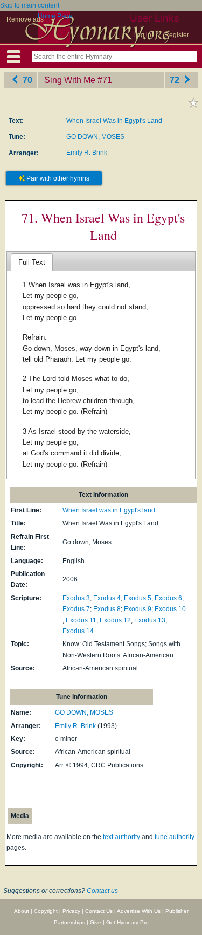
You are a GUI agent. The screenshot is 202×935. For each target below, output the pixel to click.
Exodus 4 (107, 598)
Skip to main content (29, 5)
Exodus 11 (81, 620)
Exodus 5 (137, 598)
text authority (121, 837)
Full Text (31, 262)
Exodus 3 (76, 598)
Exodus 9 (137, 609)
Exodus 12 (115, 620)
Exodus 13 (149, 620)
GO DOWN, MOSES (95, 137)
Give (95, 922)
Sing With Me (69, 80)
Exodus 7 (76, 609)
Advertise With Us (139, 911)
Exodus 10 (170, 609)
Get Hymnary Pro (127, 922)
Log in (142, 35)
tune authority (174, 837)
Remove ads (25, 19)
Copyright (46, 911)
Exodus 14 (78, 631)
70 (26, 80)
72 (176, 80)
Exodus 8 (107, 609)
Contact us (102, 891)
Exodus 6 (168, 598)
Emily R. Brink (86, 152)
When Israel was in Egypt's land (108, 510)
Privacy (71, 911)
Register (176, 35)
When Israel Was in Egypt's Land (114, 120)
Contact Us (99, 911)
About (21, 911)
